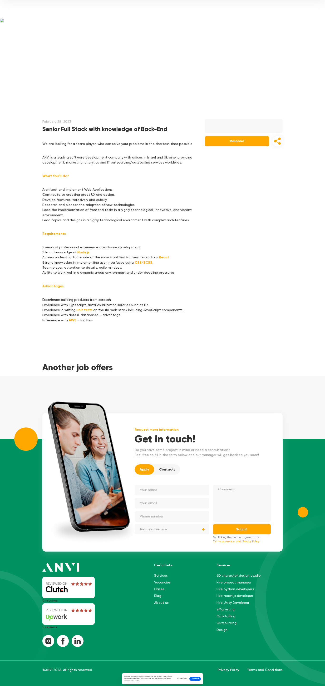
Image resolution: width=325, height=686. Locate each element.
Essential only (182, 679)
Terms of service (224, 541)
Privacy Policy (250, 541)
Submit (242, 529)
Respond (237, 141)
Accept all (195, 679)
